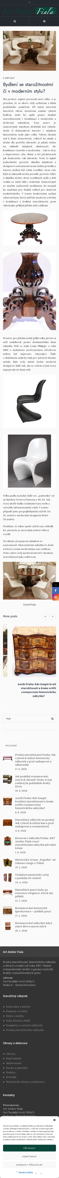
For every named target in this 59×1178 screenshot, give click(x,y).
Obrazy (11, 1054)
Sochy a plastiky (17, 1068)
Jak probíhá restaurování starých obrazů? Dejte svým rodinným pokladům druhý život (33, 782)
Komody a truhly (17, 1012)
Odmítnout (29, 1156)
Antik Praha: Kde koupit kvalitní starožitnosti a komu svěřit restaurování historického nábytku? (34, 804)
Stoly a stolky (15, 1016)
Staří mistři (13, 1059)
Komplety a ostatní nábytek (24, 1026)
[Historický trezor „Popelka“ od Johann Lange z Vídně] (7, 863)
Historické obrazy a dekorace (25, 1082)
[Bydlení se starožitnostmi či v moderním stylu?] (29, 50)
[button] (54, 1120)
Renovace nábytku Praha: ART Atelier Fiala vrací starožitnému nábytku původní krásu (35, 844)
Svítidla (11, 1078)
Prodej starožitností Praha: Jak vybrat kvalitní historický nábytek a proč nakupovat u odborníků (35, 760)
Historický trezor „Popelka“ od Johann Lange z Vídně (35, 862)
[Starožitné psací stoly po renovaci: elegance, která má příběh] (7, 893)
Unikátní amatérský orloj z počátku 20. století (32, 877)
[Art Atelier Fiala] (30, 10)
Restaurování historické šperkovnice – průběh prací (33, 910)
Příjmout (29, 1148)
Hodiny (11, 1073)
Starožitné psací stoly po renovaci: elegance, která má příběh (34, 894)
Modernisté (13, 1064)
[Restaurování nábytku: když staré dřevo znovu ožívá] (7, 926)
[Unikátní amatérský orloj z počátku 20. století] (7, 878)
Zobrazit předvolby (29, 1164)
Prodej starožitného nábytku (25, 1031)
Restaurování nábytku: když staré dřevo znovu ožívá (33, 925)
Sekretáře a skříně (18, 1007)
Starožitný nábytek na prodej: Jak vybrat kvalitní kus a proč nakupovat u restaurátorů (35, 824)
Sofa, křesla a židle (18, 1021)
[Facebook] (55, 590)
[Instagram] (55, 597)
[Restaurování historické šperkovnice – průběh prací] (7, 911)
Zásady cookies (26, 1172)
